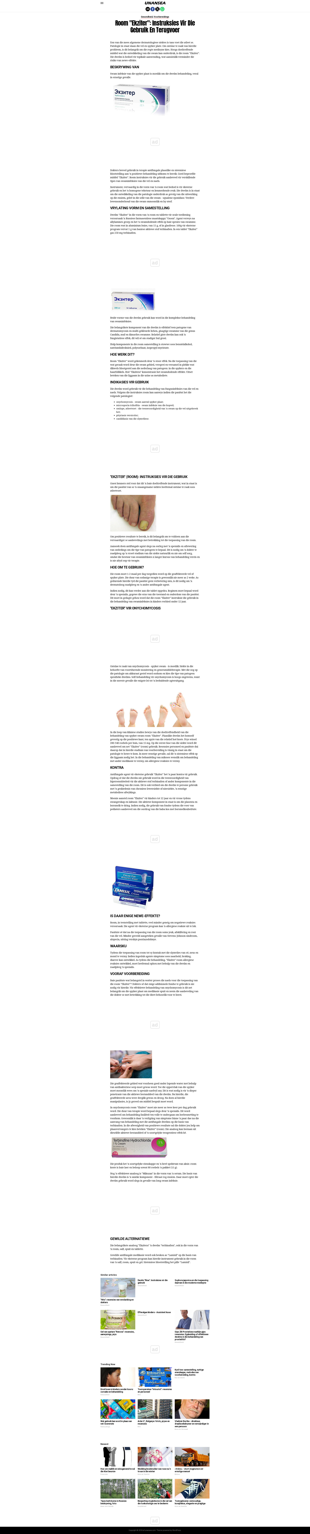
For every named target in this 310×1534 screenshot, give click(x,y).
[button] (102, 3)
